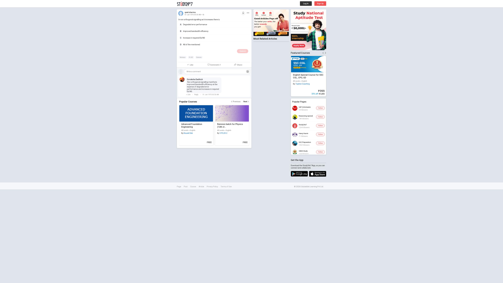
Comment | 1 (215, 65)
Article (201, 187)
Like (191, 65)
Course (193, 187)
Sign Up (320, 3)
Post (186, 187)
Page (179, 187)
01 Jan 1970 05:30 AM (193, 14)
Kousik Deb (188, 133)
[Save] (243, 13)
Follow (320, 108)
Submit (243, 51)
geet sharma (190, 12)
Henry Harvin (303, 133)
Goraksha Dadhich (195, 79)
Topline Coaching (303, 84)
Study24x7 (303, 125)
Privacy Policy (212, 187)
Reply (196, 95)
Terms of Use (226, 187)
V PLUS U (223, 133)
